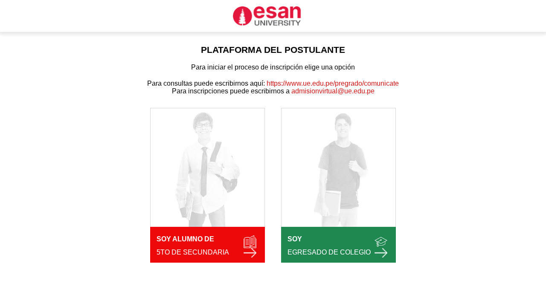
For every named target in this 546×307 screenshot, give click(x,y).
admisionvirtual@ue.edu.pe (333, 91)
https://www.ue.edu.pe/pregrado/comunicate (332, 83)
